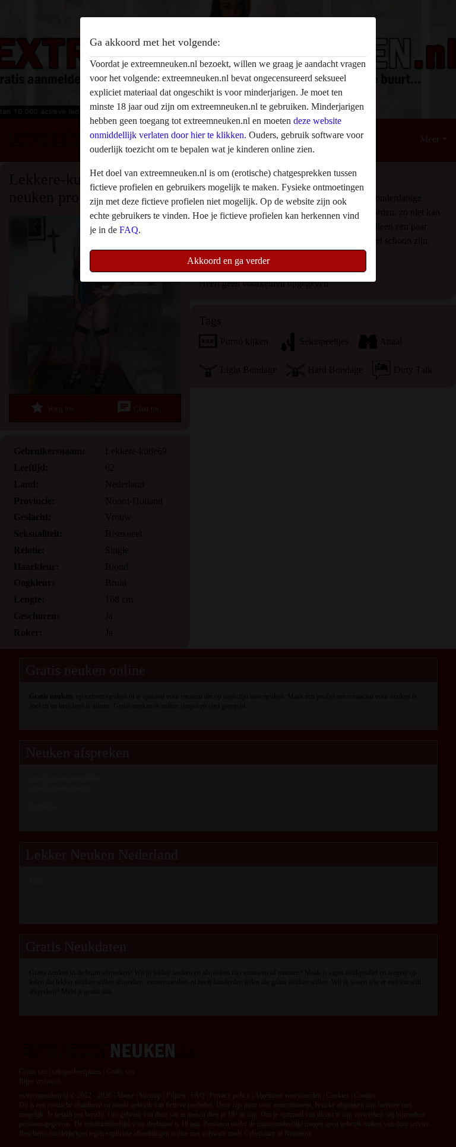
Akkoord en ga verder (228, 261)
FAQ (128, 230)
